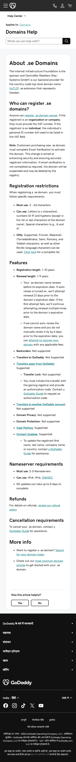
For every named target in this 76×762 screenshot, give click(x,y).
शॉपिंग (6, 669)
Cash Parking (24, 427)
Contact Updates (26, 434)
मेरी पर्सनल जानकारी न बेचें (38, 727)
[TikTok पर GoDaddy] (23, 707)
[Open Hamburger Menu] (4, 5)
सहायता (7, 632)
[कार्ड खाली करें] (69, 5)
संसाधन (7, 641)
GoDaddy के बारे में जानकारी (18, 623)
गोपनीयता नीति (38, 720)
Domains (25, 24)
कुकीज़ (52, 720)
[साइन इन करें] (62, 5)
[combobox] (34, 41)
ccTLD (14, 88)
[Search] (66, 41)
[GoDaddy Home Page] (17, 682)
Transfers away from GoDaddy (35, 363)
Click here (30, 252)
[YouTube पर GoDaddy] (41, 707)
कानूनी (23, 720)
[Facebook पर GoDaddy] (5, 707)
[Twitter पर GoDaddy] (32, 707)
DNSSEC (47, 477)
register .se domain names (41, 115)
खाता (5, 660)
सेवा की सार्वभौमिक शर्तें (40, 754)
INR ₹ (65, 697)
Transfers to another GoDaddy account (40, 404)
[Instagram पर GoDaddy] (14, 707)
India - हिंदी (9, 697)
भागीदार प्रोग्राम (11, 651)
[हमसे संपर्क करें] (55, 5)
